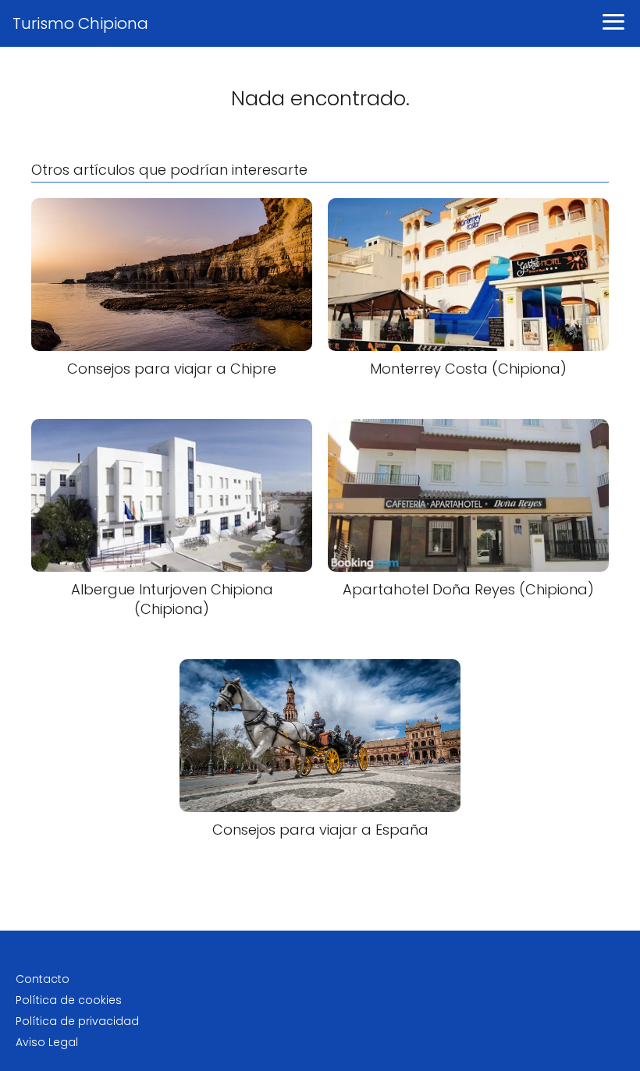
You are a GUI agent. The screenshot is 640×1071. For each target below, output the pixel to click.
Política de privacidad (77, 1021)
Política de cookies (69, 1000)
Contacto (42, 979)
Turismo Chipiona (80, 23)
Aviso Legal (47, 1042)
